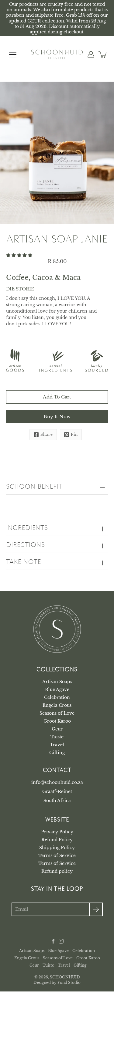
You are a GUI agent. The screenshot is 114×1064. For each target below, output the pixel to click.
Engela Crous (57, 705)
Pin (74, 434)
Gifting (57, 752)
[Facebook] (53, 941)
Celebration (57, 697)
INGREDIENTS (27, 528)
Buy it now (57, 416)
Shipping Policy (57, 847)
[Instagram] (61, 941)
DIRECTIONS (25, 545)
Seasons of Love (57, 713)
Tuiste (57, 737)
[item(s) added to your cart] (103, 54)
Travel (57, 744)
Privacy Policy (57, 832)
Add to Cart (57, 397)
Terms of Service (57, 855)
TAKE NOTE (23, 562)
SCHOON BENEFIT (34, 487)
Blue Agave (57, 689)
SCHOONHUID (65, 977)
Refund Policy (57, 839)
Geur (57, 729)
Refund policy (57, 871)
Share (46, 434)
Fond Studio (69, 982)
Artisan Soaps (57, 681)
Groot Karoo (57, 721)
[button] (19, 255)
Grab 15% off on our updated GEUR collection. (58, 17)
